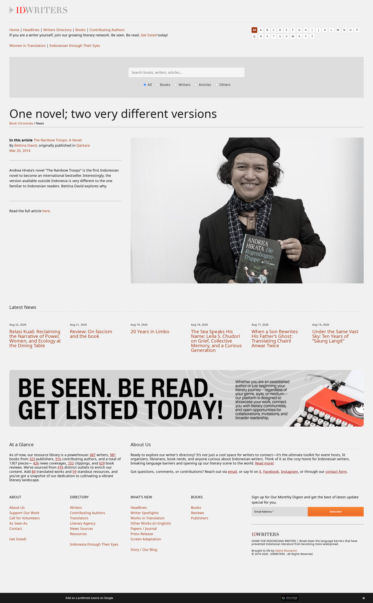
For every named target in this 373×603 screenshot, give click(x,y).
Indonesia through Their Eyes (94, 544)
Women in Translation (27, 45)
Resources (78, 533)
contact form (336, 471)
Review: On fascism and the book (91, 333)
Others (224, 84)
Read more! (264, 463)
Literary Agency (82, 523)
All (254, 30)
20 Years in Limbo (150, 331)
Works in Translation (148, 518)
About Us (17, 507)
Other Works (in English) (151, 523)
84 (34, 471)
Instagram (289, 471)
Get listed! (17, 539)
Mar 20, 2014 (19, 150)
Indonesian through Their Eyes (75, 45)
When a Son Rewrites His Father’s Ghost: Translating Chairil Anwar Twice (275, 338)
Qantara (83, 145)
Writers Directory (57, 29)
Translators (79, 518)
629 (102, 463)
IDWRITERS (186, 8)
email (232, 471)
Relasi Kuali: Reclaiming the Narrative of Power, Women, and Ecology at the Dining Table (35, 338)
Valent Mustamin (286, 550)
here (46, 211)
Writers (184, 84)
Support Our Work (24, 512)
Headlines (31, 29)
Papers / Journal (144, 528)
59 (74, 471)
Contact (15, 528)
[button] (186, 598)
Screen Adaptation (146, 539)
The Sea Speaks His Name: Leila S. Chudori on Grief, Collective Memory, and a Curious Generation (216, 340)
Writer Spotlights (145, 512)
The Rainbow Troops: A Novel (58, 140)
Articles (204, 84)
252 (71, 463)
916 (58, 459)
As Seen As (18, 523)
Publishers (199, 518)
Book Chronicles (21, 123)
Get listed (149, 35)
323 (32, 459)
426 (36, 463)
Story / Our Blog (144, 549)
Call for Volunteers (24, 518)
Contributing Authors (107, 29)
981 (113, 454)
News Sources (81, 528)
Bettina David (25, 145)
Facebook (271, 471)
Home (14, 29)
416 (60, 467)
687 (93, 454)
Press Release (142, 533)
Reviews (197, 512)
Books (80, 29)
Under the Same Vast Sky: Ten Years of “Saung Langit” (335, 336)
